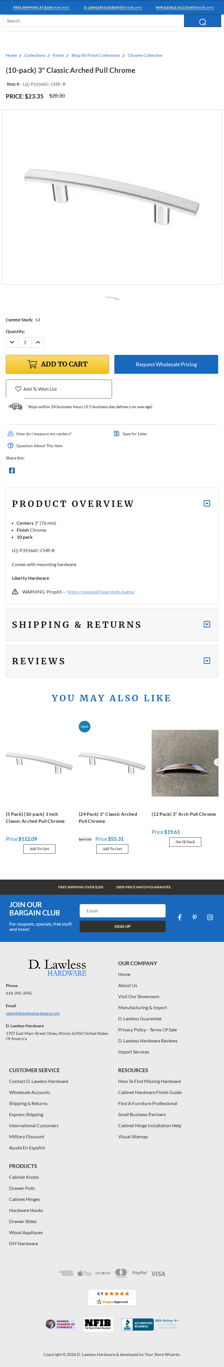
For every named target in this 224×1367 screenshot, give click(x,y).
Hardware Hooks (26, 1210)
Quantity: (15, 331)
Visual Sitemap (133, 1136)
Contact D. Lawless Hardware (38, 1081)
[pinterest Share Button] (75, 472)
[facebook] (179, 917)
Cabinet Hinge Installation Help (149, 1125)
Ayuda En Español (27, 1147)
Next (217, 762)
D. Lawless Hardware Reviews (148, 1040)
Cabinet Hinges (24, 1199)
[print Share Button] (54, 472)
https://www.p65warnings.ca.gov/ (101, 591)
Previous (6, 762)
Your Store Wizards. (163, 1354)
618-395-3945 (19, 993)
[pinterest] (195, 917)
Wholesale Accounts (29, 1092)
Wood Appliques (26, 1232)
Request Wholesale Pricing (166, 364)
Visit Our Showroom (138, 996)
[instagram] (210, 917)
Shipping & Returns (28, 1103)
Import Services (133, 1051)
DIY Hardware (23, 1243)
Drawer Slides (23, 1221)
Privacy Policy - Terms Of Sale (147, 1029)
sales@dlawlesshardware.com (33, 1013)
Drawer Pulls (22, 1188)
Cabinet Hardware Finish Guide (149, 1092)
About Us (127, 985)
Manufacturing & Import (142, 1007)
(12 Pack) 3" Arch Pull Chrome (184, 814)
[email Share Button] (33, 472)
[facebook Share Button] (12, 472)
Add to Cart (39, 849)
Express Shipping (26, 1114)
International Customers (34, 1125)
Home (124, 974)
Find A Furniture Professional (147, 1103)
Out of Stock (185, 842)
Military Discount (26, 1136)
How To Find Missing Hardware (149, 1081)
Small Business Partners (142, 1114)
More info (41, 7)
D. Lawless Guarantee (140, 1018)
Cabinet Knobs (24, 1177)
